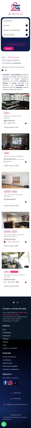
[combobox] (15, 25)
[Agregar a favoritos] (25, 123)
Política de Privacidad (10, 366)
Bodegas (6, 339)
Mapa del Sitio (7, 363)
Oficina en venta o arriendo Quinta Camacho (14, 235)
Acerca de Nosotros (9, 357)
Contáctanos (7, 360)
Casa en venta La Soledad (13, 156)
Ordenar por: (5, 67)
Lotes (4, 345)
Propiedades (7, 332)
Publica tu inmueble (10, 348)
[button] (21, 14)
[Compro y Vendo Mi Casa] (15, 6)
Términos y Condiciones (11, 369)
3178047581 (15, 14)
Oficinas (5, 342)
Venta (6, 113)
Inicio (3, 57)
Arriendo (7, 191)
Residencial (6, 336)
